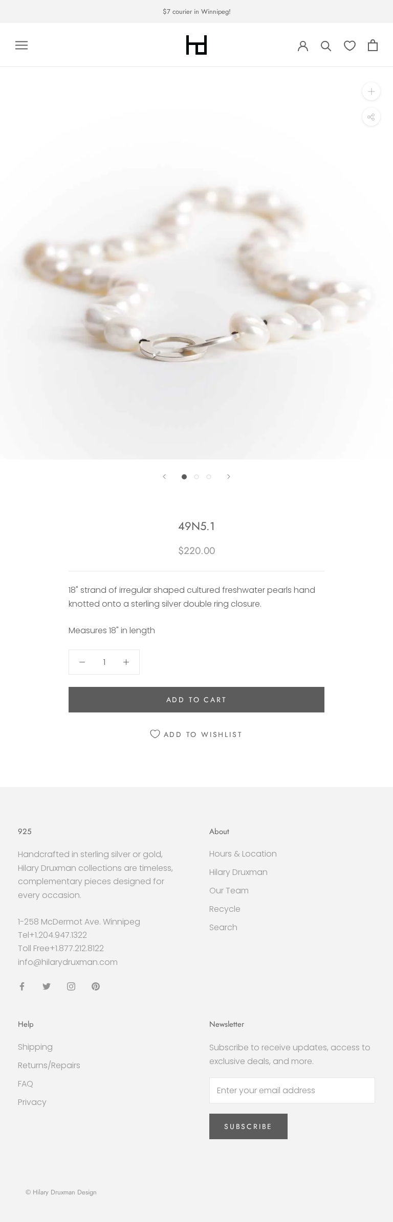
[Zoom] (371, 91)
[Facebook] (22, 986)
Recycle (225, 909)
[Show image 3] (208, 476)
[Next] (228, 476)
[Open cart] (373, 45)
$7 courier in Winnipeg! (197, 11)
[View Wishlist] (349, 45)
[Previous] (164, 476)
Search (223, 927)
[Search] (326, 45)
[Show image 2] (196, 476)
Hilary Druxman (238, 872)
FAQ (25, 1084)
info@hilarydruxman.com (68, 962)
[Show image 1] (184, 476)
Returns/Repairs (49, 1065)
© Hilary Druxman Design (61, 1192)
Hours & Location (243, 854)
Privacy (32, 1102)
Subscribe (248, 1126)
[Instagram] (71, 986)
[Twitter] (46, 986)
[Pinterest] (96, 986)
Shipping (35, 1047)
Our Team (229, 890)
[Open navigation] (21, 45)
